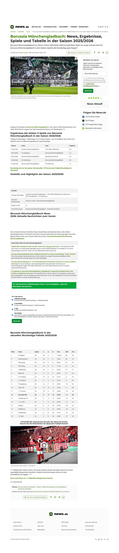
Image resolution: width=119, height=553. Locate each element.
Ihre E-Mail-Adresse (18, 296)
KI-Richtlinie (89, 526)
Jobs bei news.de (91, 522)
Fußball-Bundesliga (48, 487)
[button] (79, 52)
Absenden (17, 321)
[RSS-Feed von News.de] (107, 26)
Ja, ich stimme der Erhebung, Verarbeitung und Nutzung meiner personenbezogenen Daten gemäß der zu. (94, 82)
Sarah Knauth (23, 53)
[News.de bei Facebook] (103, 26)
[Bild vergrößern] (76, 58)
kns (11, 482)
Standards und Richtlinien (22, 530)
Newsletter (41, 530)
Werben (40, 522)
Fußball (38, 487)
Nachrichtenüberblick (69, 530)
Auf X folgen (89, 120)
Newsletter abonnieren (93, 128)
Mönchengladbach (41, 127)
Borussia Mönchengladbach (27, 487)
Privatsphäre (89, 530)
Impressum (17, 522)
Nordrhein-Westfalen (24, 489)
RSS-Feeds (65, 522)
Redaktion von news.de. (62, 491)
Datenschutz (17, 526)
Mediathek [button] (84, 27)
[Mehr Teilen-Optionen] (107, 52)
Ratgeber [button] (63, 27)
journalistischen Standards (40, 491)
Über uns (40, 526)
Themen (73, 27)
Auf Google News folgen (94, 124)
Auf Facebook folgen (92, 117)
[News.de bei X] (105, 26)
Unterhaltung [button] (50, 27)
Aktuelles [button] (36, 27)
